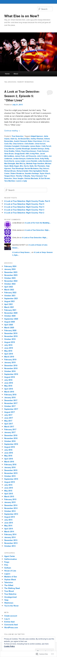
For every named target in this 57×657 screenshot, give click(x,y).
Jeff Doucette (31, 156)
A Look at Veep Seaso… (21, 252)
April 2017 (8, 423)
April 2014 (8, 528)
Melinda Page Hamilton (35, 163)
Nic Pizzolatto (39, 166)
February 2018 (10, 394)
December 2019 (10, 333)
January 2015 (9, 502)
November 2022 (10, 281)
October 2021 (9, 295)
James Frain (20, 156)
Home (7, 73)
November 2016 (10, 438)
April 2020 (8, 324)
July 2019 (8, 345)
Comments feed (11, 624)
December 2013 (10, 540)
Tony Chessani (37, 176)
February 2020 (10, 330)
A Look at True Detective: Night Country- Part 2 (24, 212)
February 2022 (10, 292)
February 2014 (10, 534)
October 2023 (9, 278)
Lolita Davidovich (45, 161)
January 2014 (9, 537)
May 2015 (8, 490)
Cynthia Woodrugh (22, 148)
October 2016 (9, 441)
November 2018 (10, 368)
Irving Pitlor (34, 153)
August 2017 (9, 412)
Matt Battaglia (9, 163)
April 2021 (8, 304)
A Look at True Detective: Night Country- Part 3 (24, 209)
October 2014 (9, 511)
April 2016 (8, 458)
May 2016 (8, 455)
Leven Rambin (31, 161)
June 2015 (8, 487)
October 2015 (9, 476)
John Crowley (42, 156)
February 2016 (10, 464)
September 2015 (11, 479)
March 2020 (9, 327)
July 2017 (8, 415)
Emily (47, 148)
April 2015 (8, 493)
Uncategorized (10, 597)
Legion (7, 573)
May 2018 (8, 385)
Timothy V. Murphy (23, 176)
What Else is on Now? (21, 16)
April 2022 (8, 286)
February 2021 (10, 310)
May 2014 (8, 525)
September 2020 (11, 318)
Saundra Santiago (32, 173)
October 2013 (9, 546)
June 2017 (8, 417)
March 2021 (9, 307)
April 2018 (8, 388)
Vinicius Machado (31, 178)
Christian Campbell (11, 146)
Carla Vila (8, 143)
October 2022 (9, 283)
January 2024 (9, 269)
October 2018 (9, 371)
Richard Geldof (22, 171)
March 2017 (9, 426)
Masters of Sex (10, 576)
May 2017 (8, 420)
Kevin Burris (9, 161)
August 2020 (9, 321)
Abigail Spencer (37, 136)
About (16, 73)
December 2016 (10, 435)
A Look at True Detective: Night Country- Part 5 (24, 204)
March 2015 (9, 496)
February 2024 (10, 266)
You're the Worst (11, 605)
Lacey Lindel (20, 161)
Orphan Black (10, 579)
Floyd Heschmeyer (28, 151)
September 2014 (11, 514)
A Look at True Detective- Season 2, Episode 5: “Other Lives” (22, 95)
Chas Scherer (18, 143)
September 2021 (11, 298)
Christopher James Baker (30, 146)
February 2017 (10, 429)
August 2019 (9, 342)
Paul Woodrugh (18, 168)
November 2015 (10, 473)
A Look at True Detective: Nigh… (37, 230)
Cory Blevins (9, 148)
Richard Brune (10, 171)
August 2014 (9, 517)
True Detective (17, 136)
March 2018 (9, 391)
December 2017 (10, 400)
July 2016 (8, 449)
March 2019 (9, 356)
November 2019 (10, 336)
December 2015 (10, 470)
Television (8, 582)
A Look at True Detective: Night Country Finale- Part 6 (27, 201)
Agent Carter (9, 556)
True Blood (9, 591)
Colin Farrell (46, 146)
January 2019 (9, 362)
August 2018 (9, 377)
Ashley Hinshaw (37, 138)
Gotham (7, 567)
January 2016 (9, 467)
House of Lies (10, 570)
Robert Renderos (17, 173)
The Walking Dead (12, 588)
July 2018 (8, 380)
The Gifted (8, 585)
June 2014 (8, 522)
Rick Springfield (35, 171)
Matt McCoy (20, 163)
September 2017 (11, 409)
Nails (32, 166)
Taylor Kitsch (45, 173)
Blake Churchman (35, 141)
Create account (10, 615)
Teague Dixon (9, 176)
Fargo (6, 562)
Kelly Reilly (44, 158)
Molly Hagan (14, 166)
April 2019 (8, 353)
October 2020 (9, 315)
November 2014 (10, 508)
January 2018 (9, 397)
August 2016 (9, 447)
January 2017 (9, 432)
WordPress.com (11, 627)
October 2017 (9, 406)
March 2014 (9, 531)
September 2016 (11, 444)
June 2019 (8, 348)
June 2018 (8, 382)
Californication (10, 559)
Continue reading (12, 130)
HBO (27, 153)
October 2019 (9, 339)
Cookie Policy (9, 646)
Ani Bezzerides (24, 138)
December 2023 (10, 272)
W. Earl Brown (44, 178)
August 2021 (9, 301)
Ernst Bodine (9, 151)
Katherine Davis (32, 158)
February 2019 (10, 359)
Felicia (17, 151)
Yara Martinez (9, 181)
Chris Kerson (40, 143)
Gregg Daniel (20, 153)
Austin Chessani (20, 141)
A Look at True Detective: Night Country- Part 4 (24, 206)
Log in (7, 618)
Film (6, 564)
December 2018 (10, 365)
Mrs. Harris (24, 166)
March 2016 (9, 461)
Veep (6, 600)
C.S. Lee (46, 141)
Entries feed (9, 621)
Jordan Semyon (19, 158)
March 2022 (9, 289)
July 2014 (8, 519)
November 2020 (10, 313)
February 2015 (10, 499)
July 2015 (8, 485)
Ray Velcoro (44, 168)
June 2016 (8, 452)
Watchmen (8, 602)
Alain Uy (13, 138)
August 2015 (9, 482)
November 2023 (10, 275)
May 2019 (8, 350)
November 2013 (10, 543)
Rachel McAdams (32, 168)
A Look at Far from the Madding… (38, 222)
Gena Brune (9, 153)
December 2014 (10, 505)
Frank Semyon (43, 151)
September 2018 (11, 374)
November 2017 (10, 403)
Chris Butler (29, 143)
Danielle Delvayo (37, 148)
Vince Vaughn (18, 178)
